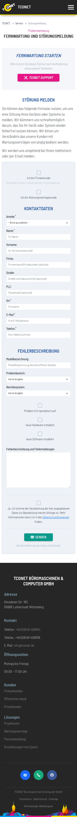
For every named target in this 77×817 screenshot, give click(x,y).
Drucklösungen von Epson (21, 747)
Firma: (10, 258)
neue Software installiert (40, 439)
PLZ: (8, 286)
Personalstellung (15, 739)
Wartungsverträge (16, 731)
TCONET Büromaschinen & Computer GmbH (38, 792)
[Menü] (71, 7)
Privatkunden (12, 707)
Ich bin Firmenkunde (38, 178)
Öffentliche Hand (15, 699)
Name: (10, 230)
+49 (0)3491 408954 (27, 629)
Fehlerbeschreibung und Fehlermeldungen (30, 449)
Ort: (8, 300)
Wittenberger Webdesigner (38, 806)
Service (19, 23)
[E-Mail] (25, 775)
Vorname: (11, 244)
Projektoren (11, 723)
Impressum (25, 799)
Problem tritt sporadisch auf (40, 411)
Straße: (10, 272)
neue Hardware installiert (40, 425)
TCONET (6, 23)
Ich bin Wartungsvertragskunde (39, 197)
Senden (40, 537)
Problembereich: (15, 373)
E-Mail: (10, 314)
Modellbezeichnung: (17, 359)
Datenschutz (40, 799)
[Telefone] (39, 775)
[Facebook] (52, 775)
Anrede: (11, 216)
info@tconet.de (24, 645)
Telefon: (11, 328)
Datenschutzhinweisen (56, 517)
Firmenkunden (13, 691)
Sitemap (53, 799)
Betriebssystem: (15, 387)
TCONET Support (41, 78)
